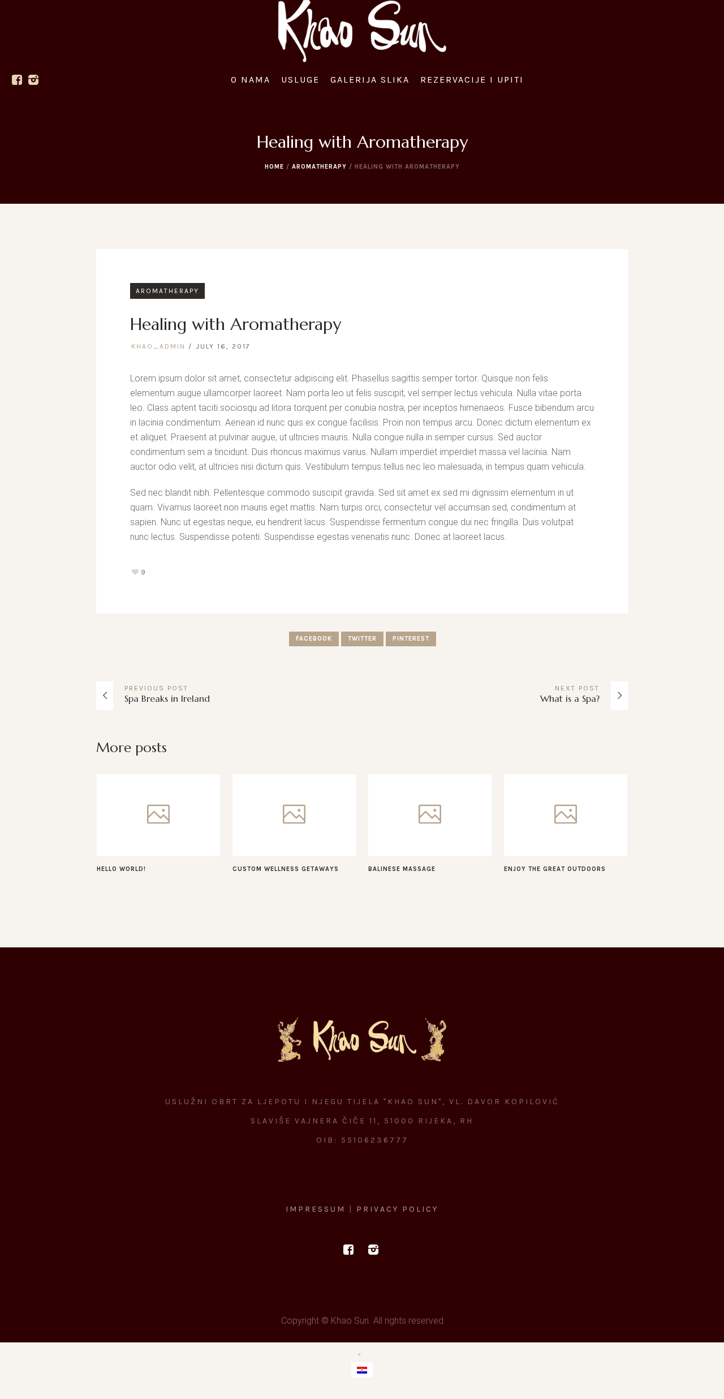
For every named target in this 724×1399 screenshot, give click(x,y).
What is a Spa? (570, 698)
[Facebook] (17, 79)
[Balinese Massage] (430, 815)
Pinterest (411, 638)
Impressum (317, 1209)
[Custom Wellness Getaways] (294, 815)
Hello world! (121, 869)
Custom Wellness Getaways (285, 869)
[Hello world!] (158, 815)
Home (274, 166)
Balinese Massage (402, 869)
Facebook (314, 638)
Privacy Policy (397, 1209)
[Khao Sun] (362, 1039)
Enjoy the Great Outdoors (555, 869)
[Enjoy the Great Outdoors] (565, 815)
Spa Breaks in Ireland (167, 698)
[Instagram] (33, 79)
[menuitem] (362, 1369)
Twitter (362, 638)
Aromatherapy (319, 166)
